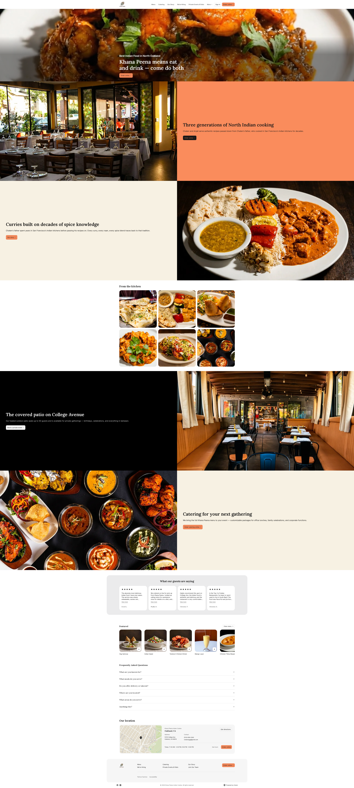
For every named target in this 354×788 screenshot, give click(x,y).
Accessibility (153, 777)
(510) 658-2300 (189, 737)
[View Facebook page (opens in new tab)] (117, 785)
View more (125, 602)
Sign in (217, 4)
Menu (153, 4)
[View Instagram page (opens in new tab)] (120, 785)
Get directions (226, 729)
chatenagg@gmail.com (191, 740)
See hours (215, 747)
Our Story (170, 4)
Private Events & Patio (196, 4)
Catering (161, 4)
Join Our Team (193, 767)
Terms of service (142, 777)
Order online (226, 747)
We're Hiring (181, 4)
